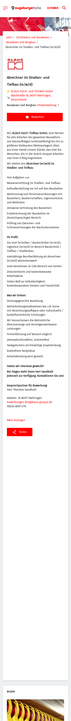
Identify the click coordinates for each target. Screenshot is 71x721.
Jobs (9, 37)
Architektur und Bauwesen (32, 37)
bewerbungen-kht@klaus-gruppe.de (29, 402)
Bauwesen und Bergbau (21, 42)
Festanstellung (47, 105)
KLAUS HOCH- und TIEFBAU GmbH (32, 91)
